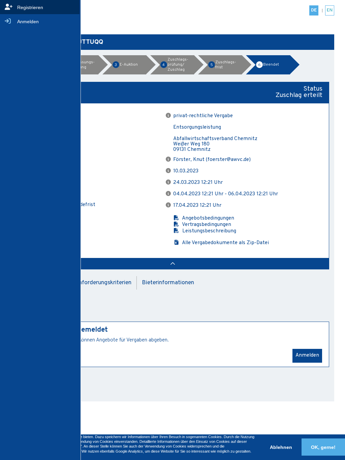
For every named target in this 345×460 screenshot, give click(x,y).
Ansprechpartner (43, 159)
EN (330, 10)
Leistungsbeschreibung (208, 231)
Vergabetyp (36, 127)
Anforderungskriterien (103, 283)
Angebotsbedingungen (207, 218)
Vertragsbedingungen (205, 225)
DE (314, 10)
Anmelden (307, 355)
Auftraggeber (38, 138)
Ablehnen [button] (281, 447)
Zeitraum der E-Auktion (51, 193)
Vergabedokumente (46, 217)
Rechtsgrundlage (42, 115)
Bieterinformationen (168, 283)
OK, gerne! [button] (323, 447)
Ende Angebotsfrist (45, 182)
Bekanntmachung (43, 170)
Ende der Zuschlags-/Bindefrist (59, 205)
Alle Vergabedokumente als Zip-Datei (224, 243)
